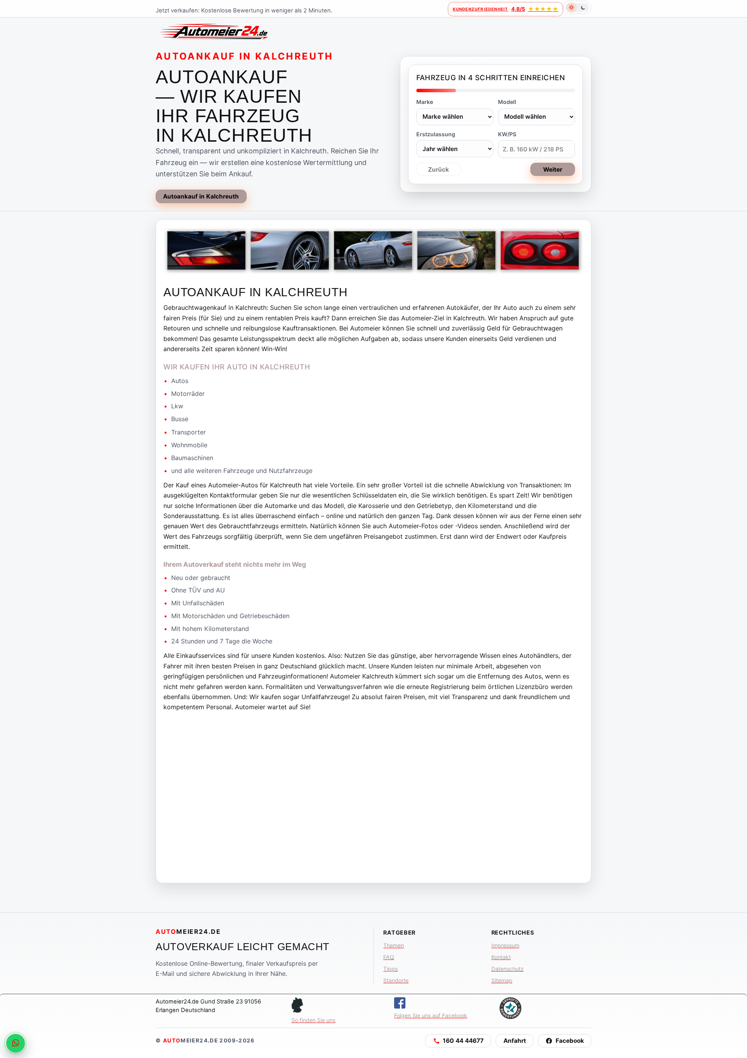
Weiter (552, 169)
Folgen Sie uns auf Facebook (430, 1015)
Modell (507, 101)
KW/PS (507, 134)
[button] (458, 1040)
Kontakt (501, 957)
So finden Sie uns (313, 1020)
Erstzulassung (435, 134)
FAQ (388, 957)
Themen (393, 945)
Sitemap (501, 980)
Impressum (505, 945)
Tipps (390, 968)
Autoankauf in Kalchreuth (201, 196)
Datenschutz (507, 968)
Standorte (396, 980)
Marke (424, 101)
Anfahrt (514, 1040)
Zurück (438, 169)
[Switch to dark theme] (577, 7)
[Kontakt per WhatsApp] (15, 1043)
